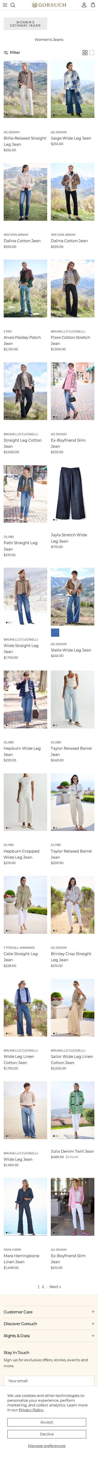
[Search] (15, 5)
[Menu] (5, 5)
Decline (47, 1434)
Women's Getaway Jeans (25, 23)
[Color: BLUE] (55, 633)
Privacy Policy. (31, 1410)
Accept (46, 1422)
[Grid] (85, 52)
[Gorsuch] (49, 5)
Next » (55, 1287)
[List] (91, 52)
